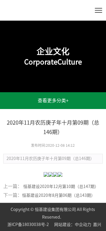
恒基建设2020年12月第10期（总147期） (61, 186)
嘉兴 (97, 224)
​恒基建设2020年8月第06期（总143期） (58, 195)
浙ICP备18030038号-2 (28, 224)
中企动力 (83, 224)
